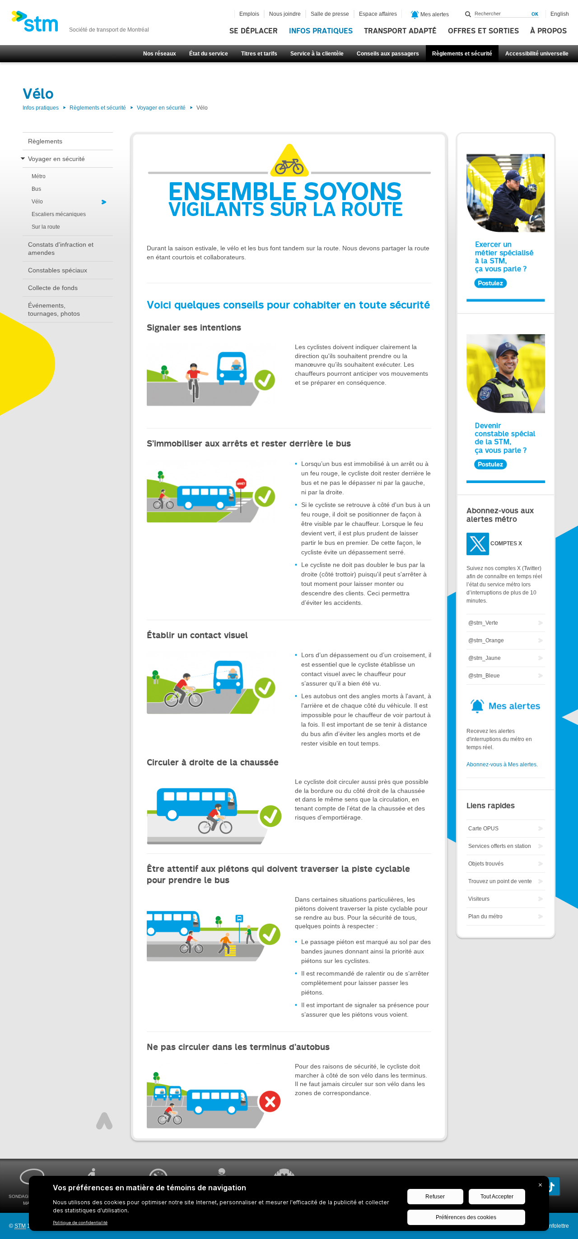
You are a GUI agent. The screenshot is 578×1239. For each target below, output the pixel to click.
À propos (548, 31)
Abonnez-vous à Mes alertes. (502, 764)
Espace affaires (378, 14)
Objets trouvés (485, 864)
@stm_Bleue (484, 675)
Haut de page (104, 1120)
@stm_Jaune (484, 658)
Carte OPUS (483, 828)
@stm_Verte (483, 623)
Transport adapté (400, 31)
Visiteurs (478, 899)
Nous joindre (285, 14)
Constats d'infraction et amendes (60, 248)
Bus (36, 189)
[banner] (80, 23)
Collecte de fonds (53, 287)
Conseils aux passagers (388, 54)
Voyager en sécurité (161, 108)
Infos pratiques (321, 31)
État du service (208, 54)
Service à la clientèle (317, 54)
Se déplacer (253, 31)
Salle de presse (330, 14)
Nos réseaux (159, 54)
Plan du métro (485, 916)
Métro (39, 176)
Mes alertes (434, 14)
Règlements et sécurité (462, 54)
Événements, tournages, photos (54, 309)
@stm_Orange (486, 640)
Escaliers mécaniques (59, 214)
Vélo (37, 201)
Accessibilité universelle (537, 54)
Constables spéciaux (57, 270)
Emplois (249, 14)
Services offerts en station (499, 846)
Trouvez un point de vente (500, 881)
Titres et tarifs (259, 54)
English (559, 14)
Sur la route (46, 227)
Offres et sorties (483, 31)
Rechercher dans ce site (468, 13)
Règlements (45, 141)
